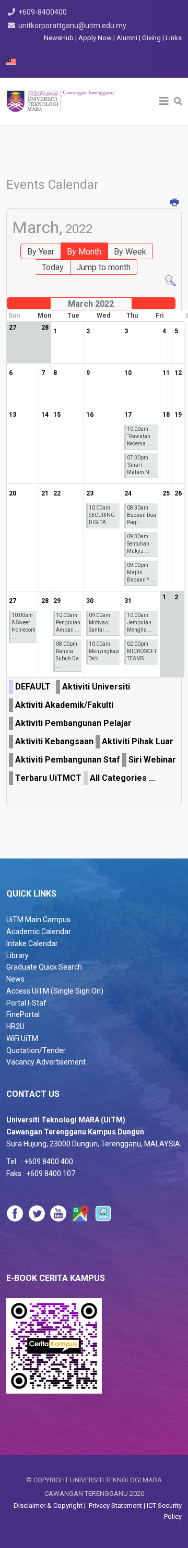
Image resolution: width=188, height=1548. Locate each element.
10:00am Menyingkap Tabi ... (104, 651)
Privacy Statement (114, 1505)
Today (53, 267)
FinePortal (23, 1014)
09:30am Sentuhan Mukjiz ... (138, 544)
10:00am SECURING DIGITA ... (102, 515)
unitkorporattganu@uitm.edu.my (72, 25)
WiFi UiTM (22, 1038)
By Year (40, 252)
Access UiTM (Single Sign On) (54, 991)
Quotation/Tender (36, 1050)
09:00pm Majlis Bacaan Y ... (141, 572)
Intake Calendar (32, 943)
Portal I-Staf (26, 1003)
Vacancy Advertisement (46, 1062)
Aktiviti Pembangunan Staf (67, 760)
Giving (151, 38)
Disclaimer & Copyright (49, 1505)
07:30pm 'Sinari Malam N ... (141, 465)
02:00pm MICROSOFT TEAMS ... (142, 651)
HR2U (15, 1026)
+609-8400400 (42, 12)
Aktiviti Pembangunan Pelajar (73, 723)
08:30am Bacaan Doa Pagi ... (141, 515)
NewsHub (59, 38)
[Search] (170, 281)
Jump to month (103, 267)
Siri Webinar (152, 760)
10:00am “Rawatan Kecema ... (139, 436)
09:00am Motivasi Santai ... (99, 622)
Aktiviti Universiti (96, 687)
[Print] (174, 203)
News (15, 979)
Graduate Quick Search (44, 967)
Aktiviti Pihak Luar (137, 741)
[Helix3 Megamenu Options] (164, 101)
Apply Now (95, 38)
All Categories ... (122, 778)
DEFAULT (33, 687)
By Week (130, 252)
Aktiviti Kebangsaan (54, 741)
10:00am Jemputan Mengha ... (139, 622)
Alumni (127, 38)
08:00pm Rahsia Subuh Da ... (67, 655)
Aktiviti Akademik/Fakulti (64, 705)
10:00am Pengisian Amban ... (68, 622)
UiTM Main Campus (38, 919)
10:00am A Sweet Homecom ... (23, 626)
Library (17, 955)
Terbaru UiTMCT (48, 778)
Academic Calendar (38, 931)
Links (174, 38)
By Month (84, 252)
